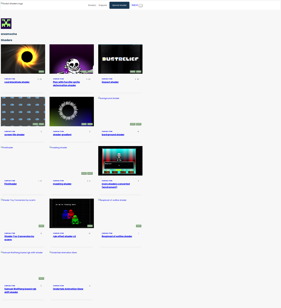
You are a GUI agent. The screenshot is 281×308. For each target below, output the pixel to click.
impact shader (110, 82)
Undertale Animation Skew (68, 288)
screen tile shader (14, 134)
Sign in (135, 5)
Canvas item (9, 79)
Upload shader (119, 5)
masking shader (62, 183)
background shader (113, 134)
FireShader (10, 183)
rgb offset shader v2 (64, 236)
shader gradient (62, 134)
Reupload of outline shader (117, 236)
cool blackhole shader (17, 82)
